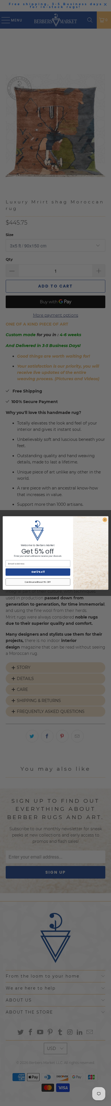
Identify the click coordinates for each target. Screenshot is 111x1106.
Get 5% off (38, 572)
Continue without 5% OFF (38, 582)
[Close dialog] (104, 519)
